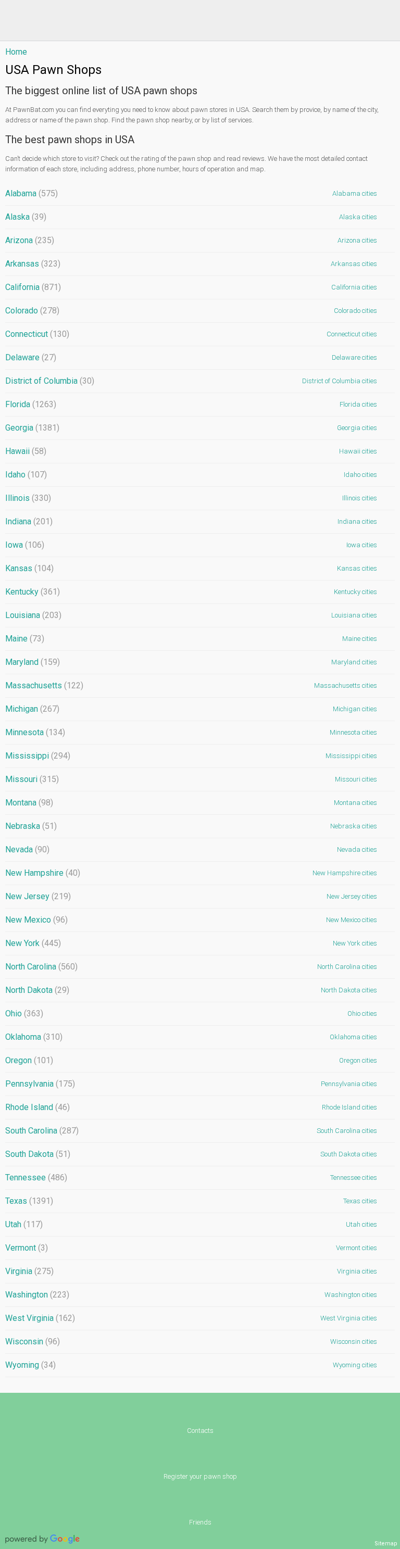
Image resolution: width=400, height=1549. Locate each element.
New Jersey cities (352, 896)
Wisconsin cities (353, 1341)
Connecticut (37, 334)
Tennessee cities (353, 1177)
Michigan (32, 709)
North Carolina (41, 967)
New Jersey (38, 896)
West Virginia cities (348, 1318)
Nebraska (31, 826)
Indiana (29, 521)
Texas (29, 1201)
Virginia (29, 1271)
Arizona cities (357, 240)
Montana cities (355, 803)
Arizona (29, 240)
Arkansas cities (354, 264)
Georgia (32, 428)
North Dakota (37, 990)
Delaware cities (354, 357)
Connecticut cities (352, 334)
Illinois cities (359, 498)
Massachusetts (44, 685)
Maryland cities (354, 662)
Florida (30, 404)
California (33, 287)
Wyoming (30, 1365)
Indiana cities (357, 521)
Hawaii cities (358, 451)
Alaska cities (358, 217)
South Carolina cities (347, 1131)
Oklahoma (34, 1037)
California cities (354, 287)
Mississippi (37, 756)
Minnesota (35, 732)
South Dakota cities (348, 1154)
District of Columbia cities (339, 381)
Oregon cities (358, 1060)
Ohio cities (362, 1013)
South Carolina (42, 1131)
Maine (24, 639)
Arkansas (32, 264)
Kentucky (32, 592)
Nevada (27, 849)
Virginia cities (357, 1271)
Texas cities (360, 1201)
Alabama (31, 193)
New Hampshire (42, 873)
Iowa (24, 545)
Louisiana (33, 615)
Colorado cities (355, 310)
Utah (24, 1224)
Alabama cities (354, 193)
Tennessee (36, 1177)
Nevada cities (357, 849)
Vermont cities (356, 1248)
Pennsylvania (40, 1084)
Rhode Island (37, 1107)
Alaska (25, 217)
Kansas (29, 568)
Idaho (26, 475)
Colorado (32, 311)
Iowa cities (361, 545)
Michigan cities (355, 709)
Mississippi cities (351, 756)
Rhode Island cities (349, 1107)
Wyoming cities (355, 1365)
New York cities (355, 943)
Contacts (200, 1430)
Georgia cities (357, 428)
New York (33, 943)
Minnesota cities (353, 732)
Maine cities (359, 639)
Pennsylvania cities (349, 1084)
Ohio (24, 1013)
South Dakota (37, 1154)
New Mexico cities (351, 920)
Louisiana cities (354, 615)
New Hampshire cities (344, 873)
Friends (200, 1522)
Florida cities (358, 404)
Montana (29, 803)
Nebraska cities (353, 826)
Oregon (29, 1060)
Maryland (32, 662)
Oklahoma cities (353, 1037)
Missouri (32, 779)
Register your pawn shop (200, 1476)
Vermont (26, 1248)
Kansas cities (357, 568)
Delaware (30, 357)
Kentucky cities (355, 592)
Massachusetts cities (345, 685)
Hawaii (25, 451)
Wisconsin (32, 1341)
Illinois (28, 498)
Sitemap (385, 1543)
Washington (37, 1295)
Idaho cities (360, 474)
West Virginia (40, 1318)
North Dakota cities (349, 990)
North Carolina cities (347, 967)
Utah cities (361, 1224)
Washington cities (350, 1295)
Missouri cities (356, 779)
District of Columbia (49, 381)
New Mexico (36, 920)
